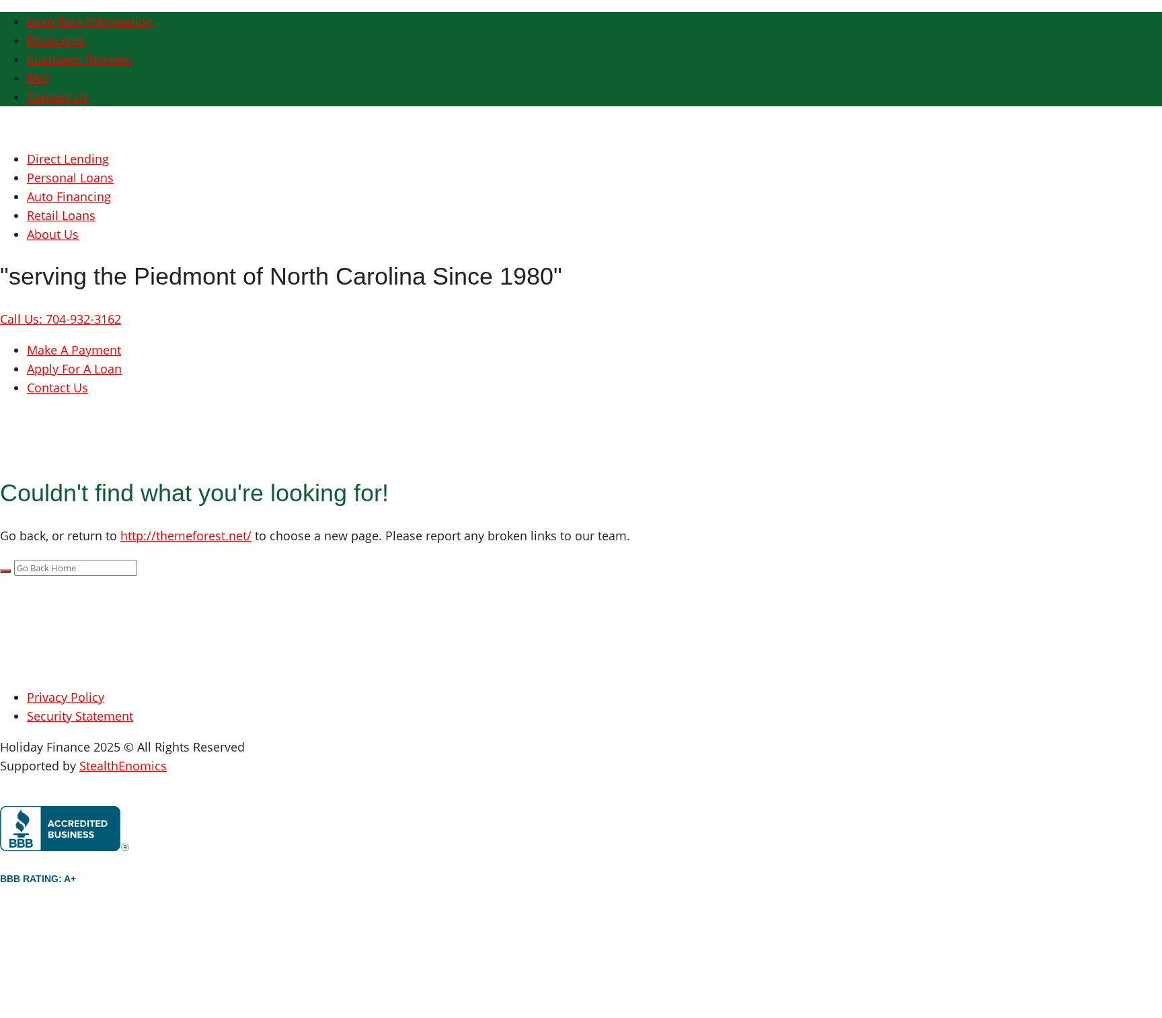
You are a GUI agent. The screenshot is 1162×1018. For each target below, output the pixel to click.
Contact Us (57, 97)
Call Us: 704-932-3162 (60, 319)
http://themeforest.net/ (185, 536)
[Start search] (5, 571)
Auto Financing (69, 196)
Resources (56, 40)
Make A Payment (74, 350)
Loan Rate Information (90, 21)
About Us (53, 234)
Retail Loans (61, 215)
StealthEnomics (123, 766)
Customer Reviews (79, 59)
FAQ (38, 78)
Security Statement (80, 716)
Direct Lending (68, 159)
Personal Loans (70, 178)
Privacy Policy (65, 697)
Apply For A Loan (74, 369)
